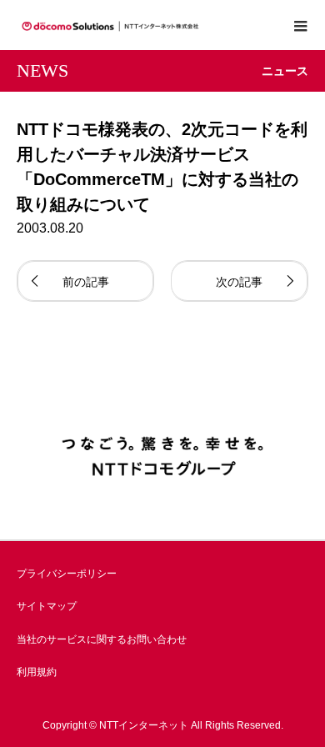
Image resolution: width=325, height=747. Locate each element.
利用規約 (37, 672)
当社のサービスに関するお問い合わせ (102, 639)
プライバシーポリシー (67, 573)
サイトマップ (47, 606)
